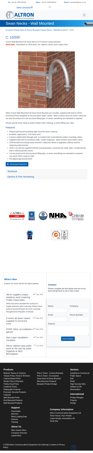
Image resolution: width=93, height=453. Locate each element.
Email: (50, 315)
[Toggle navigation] (84, 15)
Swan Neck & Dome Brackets (27, 30)
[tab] (46, 171)
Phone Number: (76, 315)
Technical (12, 171)
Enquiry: (51, 323)
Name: (51, 306)
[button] (85, 53)
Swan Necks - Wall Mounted (54, 30)
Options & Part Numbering (20, 176)
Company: (74, 306)
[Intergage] (80, 448)
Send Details (68, 338)
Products (9, 30)
